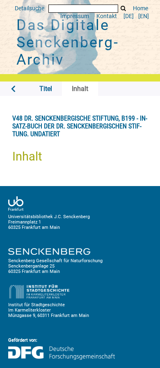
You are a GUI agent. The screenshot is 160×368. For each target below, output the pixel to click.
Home (140, 8)
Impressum (74, 16)
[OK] (123, 8)
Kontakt (106, 16)
